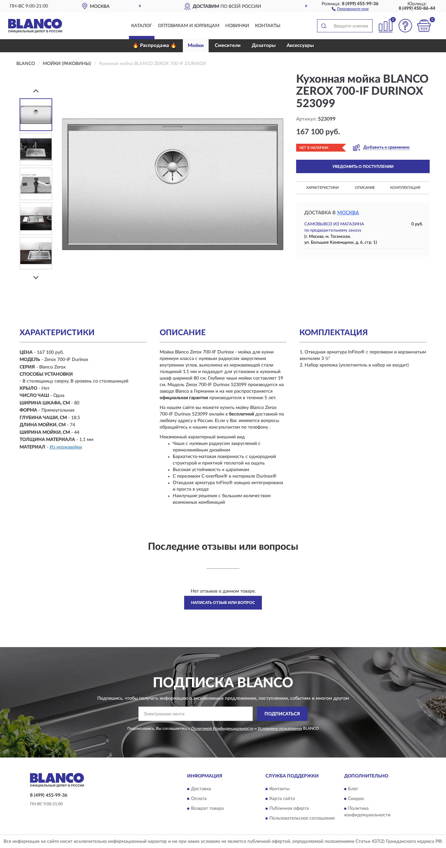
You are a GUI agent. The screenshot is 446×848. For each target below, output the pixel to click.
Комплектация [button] (405, 187)
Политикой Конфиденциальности (222, 728)
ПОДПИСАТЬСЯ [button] (282, 714)
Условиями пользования (280, 728)
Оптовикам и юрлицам (188, 26)
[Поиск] (323, 25)
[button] (350, 8)
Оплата (199, 798)
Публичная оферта (289, 808)
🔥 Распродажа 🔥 (155, 45)
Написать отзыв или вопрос (223, 603)
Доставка (201, 789)
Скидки (356, 798)
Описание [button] (365, 187)
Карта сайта (282, 798)
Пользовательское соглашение (302, 818)
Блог (353, 789)
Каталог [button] (141, 26)
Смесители (228, 45)
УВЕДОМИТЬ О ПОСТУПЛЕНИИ (362, 167)
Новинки (237, 26)
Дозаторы (264, 45)
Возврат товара (207, 808)
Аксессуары (300, 45)
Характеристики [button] (322, 187)
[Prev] (36, 91)
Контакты (267, 26)
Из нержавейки (66, 447)
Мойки (196, 45)
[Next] (36, 277)
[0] (424, 25)
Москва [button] (348, 212)
